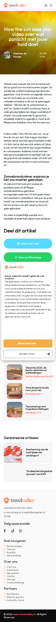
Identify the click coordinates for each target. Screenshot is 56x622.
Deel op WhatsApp (30, 257)
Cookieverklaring (15, 582)
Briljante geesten (15, 596)
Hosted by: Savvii (15, 600)
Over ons (11, 566)
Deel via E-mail (30, 243)
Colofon (11, 576)
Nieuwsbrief (13, 573)
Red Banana (13, 593)
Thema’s (11, 549)
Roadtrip (11, 552)
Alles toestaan (27, 343)
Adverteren (13, 569)
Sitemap (11, 579)
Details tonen (27, 353)
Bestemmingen (14, 546)
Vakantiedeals (14, 555)
